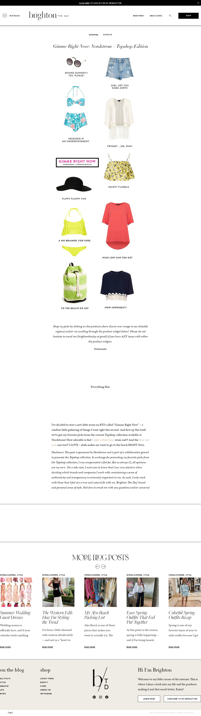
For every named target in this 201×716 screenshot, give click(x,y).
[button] (170, 15)
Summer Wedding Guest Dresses (15, 614)
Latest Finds (47, 678)
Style (20, 575)
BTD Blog (15, 16)
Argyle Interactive (185, 712)
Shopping (93, 35)
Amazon (4, 686)
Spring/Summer (8, 575)
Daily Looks (156, 16)
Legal (10, 712)
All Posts (5, 678)
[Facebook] (106, 697)
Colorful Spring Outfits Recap (182, 614)
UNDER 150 (45, 690)
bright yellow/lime (103, 440)
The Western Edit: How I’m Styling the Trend (57, 617)
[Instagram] (100, 697)
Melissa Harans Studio (165, 712)
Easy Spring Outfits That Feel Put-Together (141, 617)
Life (2, 690)
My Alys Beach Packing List (96, 614)
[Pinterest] (94, 697)
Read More (5, 647)
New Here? (138, 16)
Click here (84, 3)
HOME (43, 686)
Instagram (46, 694)
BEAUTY (44, 682)
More (3, 694)
